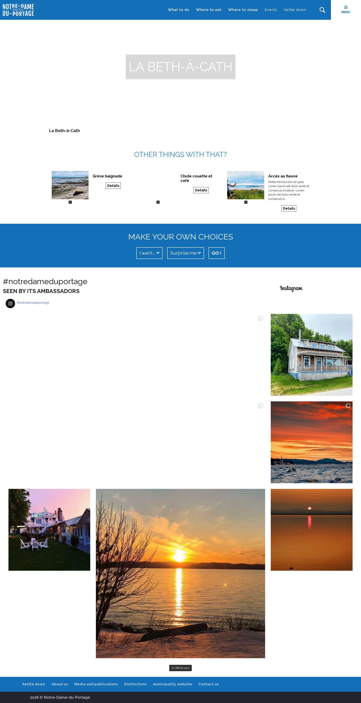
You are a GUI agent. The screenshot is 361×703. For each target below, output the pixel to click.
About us (60, 684)
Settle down (295, 10)
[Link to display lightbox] (93, 398)
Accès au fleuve (283, 176)
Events (271, 10)
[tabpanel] (70, 185)
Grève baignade (107, 176)
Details (113, 186)
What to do (178, 10)
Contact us (209, 684)
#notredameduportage (45, 281)
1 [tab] (70, 202)
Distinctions (135, 684)
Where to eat (208, 10)
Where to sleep (243, 10)
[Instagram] (173, 478)
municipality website (172, 684)
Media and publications (96, 684)
